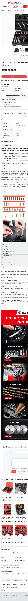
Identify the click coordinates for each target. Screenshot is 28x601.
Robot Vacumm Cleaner (6, 555)
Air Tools (16, 555)
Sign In (3, 106)
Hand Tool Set (22, 10)
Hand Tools (16, 10)
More (2, 590)
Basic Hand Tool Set (7, 573)
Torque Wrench (18, 557)
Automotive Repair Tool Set (20, 573)
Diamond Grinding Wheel (20, 560)
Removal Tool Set (6, 584)
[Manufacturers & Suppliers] (14, 2)
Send (14, 471)
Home (2, 10)
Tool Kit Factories (6, 580)
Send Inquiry (14, 77)
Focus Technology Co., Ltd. (18, 595)
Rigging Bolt (22, 584)
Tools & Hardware (8, 10)
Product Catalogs (22, 552)
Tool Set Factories (17, 580)
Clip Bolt (15, 584)
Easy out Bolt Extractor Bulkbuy (10, 587)
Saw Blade (3, 560)
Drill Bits (3, 557)
